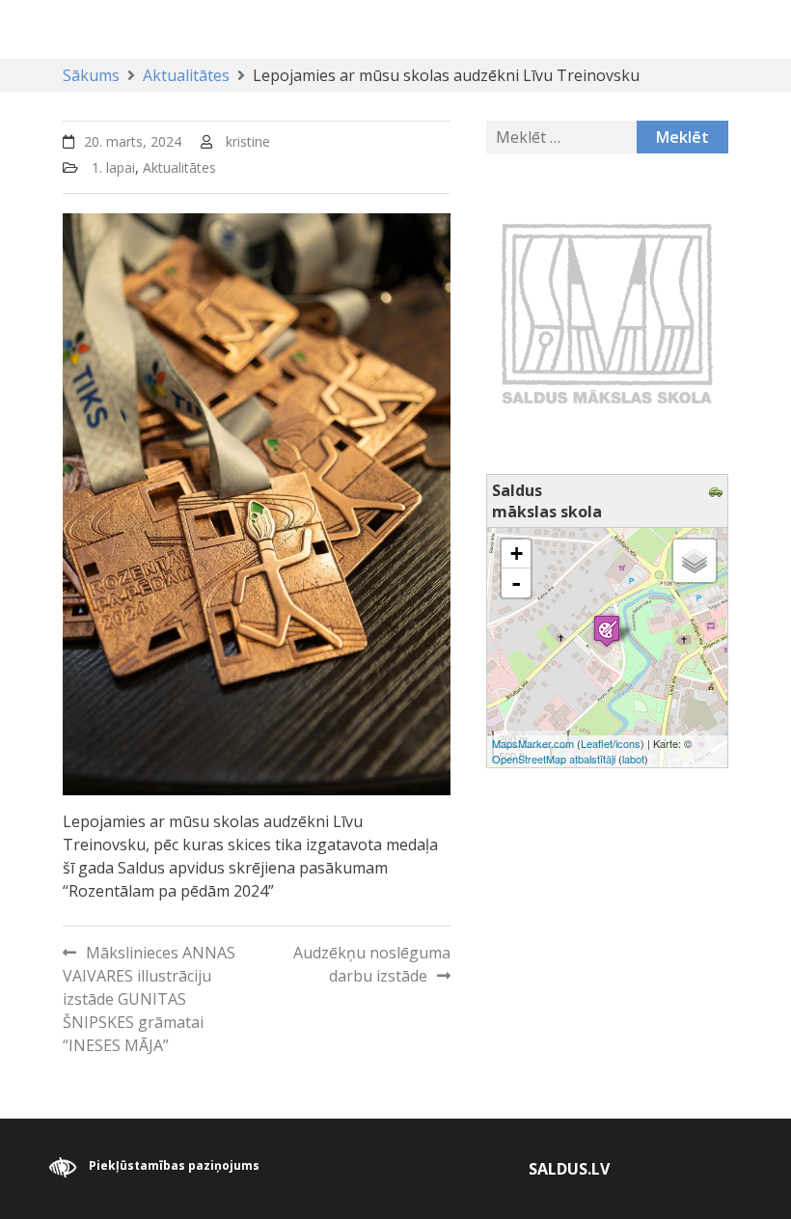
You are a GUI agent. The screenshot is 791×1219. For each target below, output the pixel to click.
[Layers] (694, 561)
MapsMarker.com (533, 743)
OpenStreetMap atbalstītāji (553, 758)
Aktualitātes (179, 167)
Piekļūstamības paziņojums (174, 1166)
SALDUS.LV (569, 1168)
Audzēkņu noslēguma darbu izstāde (371, 964)
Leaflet (597, 743)
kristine (248, 141)
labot (633, 758)
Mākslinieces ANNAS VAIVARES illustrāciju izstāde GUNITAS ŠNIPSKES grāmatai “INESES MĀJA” (149, 999)
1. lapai (113, 167)
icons (628, 743)
